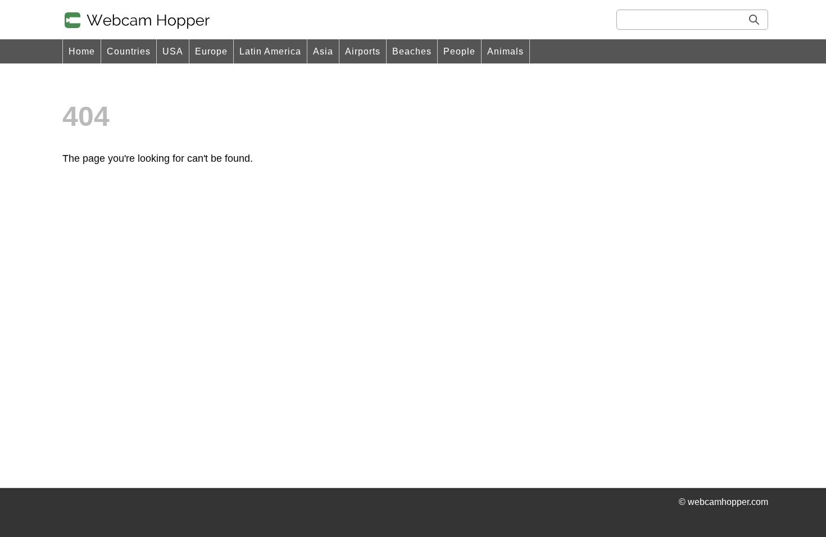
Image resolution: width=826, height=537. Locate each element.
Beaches (412, 51)
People (459, 51)
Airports (362, 51)
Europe (211, 51)
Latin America (270, 51)
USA (172, 51)
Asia (323, 51)
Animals (505, 51)
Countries (129, 51)
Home (82, 51)
